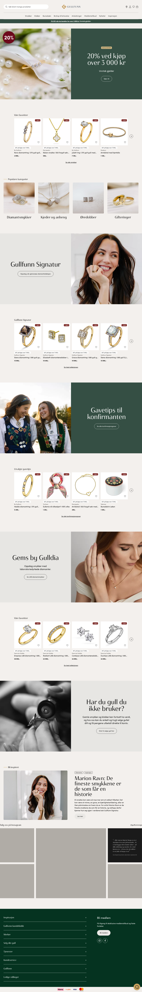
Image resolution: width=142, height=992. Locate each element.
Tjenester (8, 951)
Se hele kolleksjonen (71, 367)
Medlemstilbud (90, 16)
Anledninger (77, 16)
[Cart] (137, 6)
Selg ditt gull (10, 943)
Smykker (28, 16)
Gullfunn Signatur (19, 355)
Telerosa (103, 504)
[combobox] (26, 6)
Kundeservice (10, 960)
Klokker (37, 16)
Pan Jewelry (46, 150)
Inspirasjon (112, 16)
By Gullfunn (17, 150)
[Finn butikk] (126, 7)
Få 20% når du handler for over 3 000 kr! (65, 21)
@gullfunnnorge (136, 825)
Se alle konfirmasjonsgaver (71, 516)
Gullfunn (8, 968)
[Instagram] (99, 940)
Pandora (103, 150)
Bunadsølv (47, 16)
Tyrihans (45, 504)
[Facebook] (105, 940)
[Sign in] (130, 7)
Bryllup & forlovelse (61, 16)
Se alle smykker (71, 162)
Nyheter (102, 16)
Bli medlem (104, 933)
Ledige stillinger (11, 977)
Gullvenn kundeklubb (14, 926)
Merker (7, 934)
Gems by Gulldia (19, 653)
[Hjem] (71, 7)
